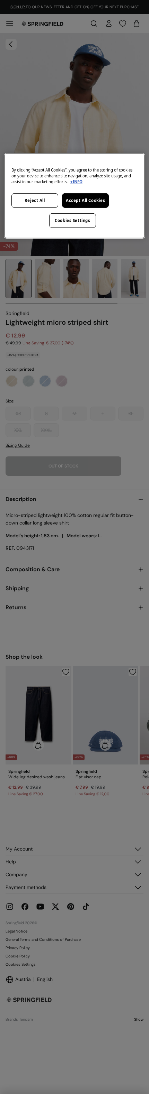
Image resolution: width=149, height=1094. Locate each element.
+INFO (76, 181)
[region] (75, 195)
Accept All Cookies (85, 200)
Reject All (35, 200)
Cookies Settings (72, 220)
